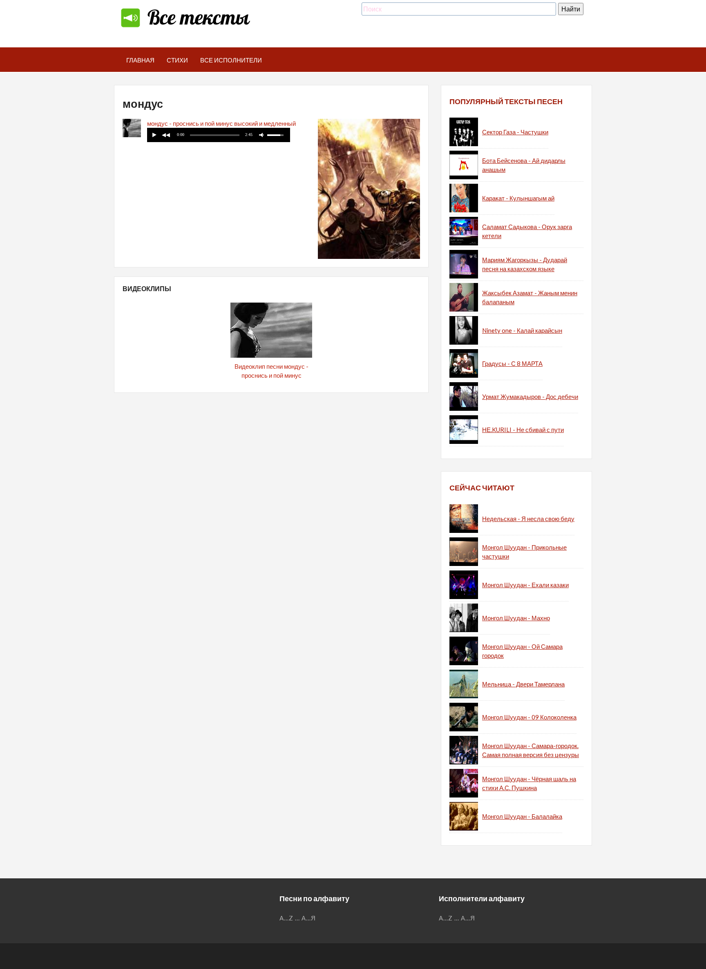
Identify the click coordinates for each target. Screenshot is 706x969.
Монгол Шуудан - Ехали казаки (525, 584)
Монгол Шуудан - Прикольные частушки (524, 552)
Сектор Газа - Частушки (515, 132)
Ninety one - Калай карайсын (522, 330)
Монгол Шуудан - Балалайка (522, 816)
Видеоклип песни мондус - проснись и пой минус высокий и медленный (271, 375)
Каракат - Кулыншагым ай (518, 198)
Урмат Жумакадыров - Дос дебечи (530, 396)
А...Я (309, 918)
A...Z (286, 918)
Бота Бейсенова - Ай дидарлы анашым (523, 165)
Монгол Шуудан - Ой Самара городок (522, 651)
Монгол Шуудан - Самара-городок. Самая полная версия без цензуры (530, 750)
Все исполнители (231, 60)
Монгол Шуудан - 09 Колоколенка (529, 717)
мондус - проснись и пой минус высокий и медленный (221, 123)
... (297, 918)
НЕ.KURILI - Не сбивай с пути (523, 429)
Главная (140, 60)
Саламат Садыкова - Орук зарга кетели (527, 231)
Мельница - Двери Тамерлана (523, 684)
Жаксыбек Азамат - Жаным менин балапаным (529, 297)
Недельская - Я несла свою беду (528, 518)
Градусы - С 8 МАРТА (512, 363)
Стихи (177, 60)
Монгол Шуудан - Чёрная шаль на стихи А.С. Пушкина (529, 783)
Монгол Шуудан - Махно (516, 617)
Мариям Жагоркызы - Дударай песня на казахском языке (524, 264)
